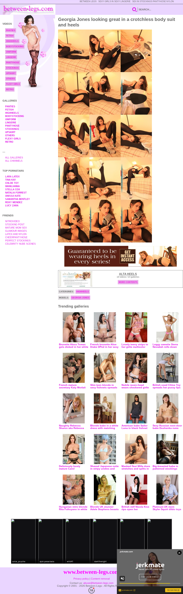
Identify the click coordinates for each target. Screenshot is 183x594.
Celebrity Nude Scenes (20, 243)
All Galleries (14, 157)
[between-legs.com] (29, 9)
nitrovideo (12, 221)
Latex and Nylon (15, 234)
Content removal (100, 578)
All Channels (14, 160)
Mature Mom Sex (16, 227)
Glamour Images (16, 231)
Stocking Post (14, 224)
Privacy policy (81, 578)
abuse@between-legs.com (98, 582)
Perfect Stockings (18, 240)
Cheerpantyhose (16, 237)
